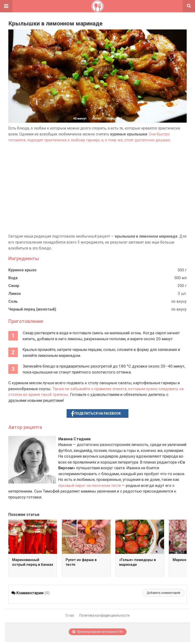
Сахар (13, 285)
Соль (13, 301)
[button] (6, 6)
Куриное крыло (22, 270)
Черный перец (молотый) (32, 309)
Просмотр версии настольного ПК (99, 631)
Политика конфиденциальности (104, 615)
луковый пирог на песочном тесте (89, 485)
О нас (70, 615)
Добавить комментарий (163, 592)
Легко (96, 118)
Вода (13, 278)
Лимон (14, 293)
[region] (97, 188)
